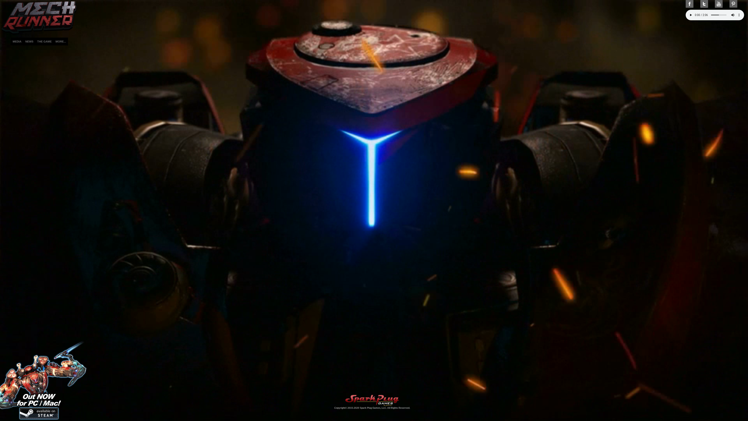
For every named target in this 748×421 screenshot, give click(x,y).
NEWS (29, 41)
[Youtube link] (719, 4)
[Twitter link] (704, 4)
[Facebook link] (689, 4)
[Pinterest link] (733, 4)
